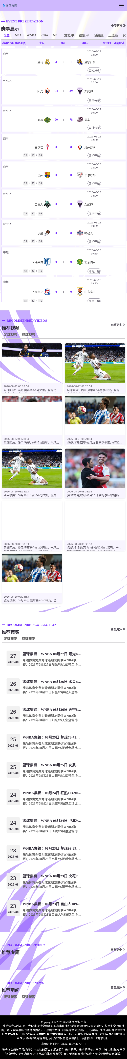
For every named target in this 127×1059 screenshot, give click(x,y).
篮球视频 (28, 334)
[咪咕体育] (11, 6)
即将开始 (94, 155)
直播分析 (94, 70)
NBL (56, 35)
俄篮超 (99, 35)
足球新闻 (10, 997)
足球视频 (10, 334)
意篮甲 (69, 35)
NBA (18, 35)
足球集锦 (10, 639)
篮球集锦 (28, 639)
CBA (44, 35)
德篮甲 (84, 35)
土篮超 (113, 35)
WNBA (31, 35)
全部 (7, 35)
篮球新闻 (28, 997)
